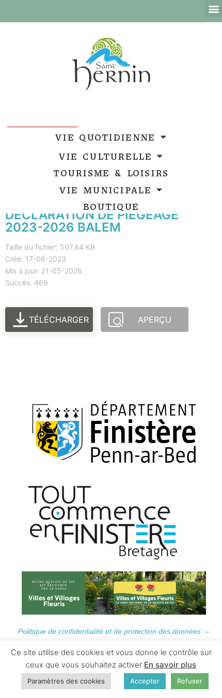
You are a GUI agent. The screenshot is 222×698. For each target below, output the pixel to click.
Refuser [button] (189, 681)
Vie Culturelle (105, 156)
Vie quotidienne (105, 137)
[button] (213, 8)
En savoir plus (170, 665)
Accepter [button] (145, 681)
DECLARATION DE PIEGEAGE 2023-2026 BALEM (92, 221)
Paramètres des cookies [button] (66, 681)
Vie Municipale (105, 190)
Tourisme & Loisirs (110, 172)
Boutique (111, 206)
